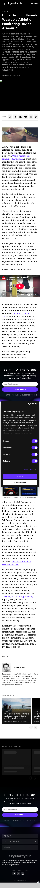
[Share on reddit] (25, 116)
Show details (28, 470)
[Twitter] (18, 873)
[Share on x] (10, 116)
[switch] (34, 447)
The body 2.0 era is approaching (17, 597)
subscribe (34, 3)
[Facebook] (14, 873)
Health (5, 657)
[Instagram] (22, 873)
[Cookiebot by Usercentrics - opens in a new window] (28, 404)
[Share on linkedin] (20, 116)
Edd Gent (36, 721)
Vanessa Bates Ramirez (10, 721)
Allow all (20, 476)
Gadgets (6, 11)
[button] (20, 836)
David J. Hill (5, 75)
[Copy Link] (36, 116)
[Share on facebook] (15, 116)
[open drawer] (4, 3)
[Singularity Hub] (14, 3)
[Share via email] (31, 116)
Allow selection (20, 482)
